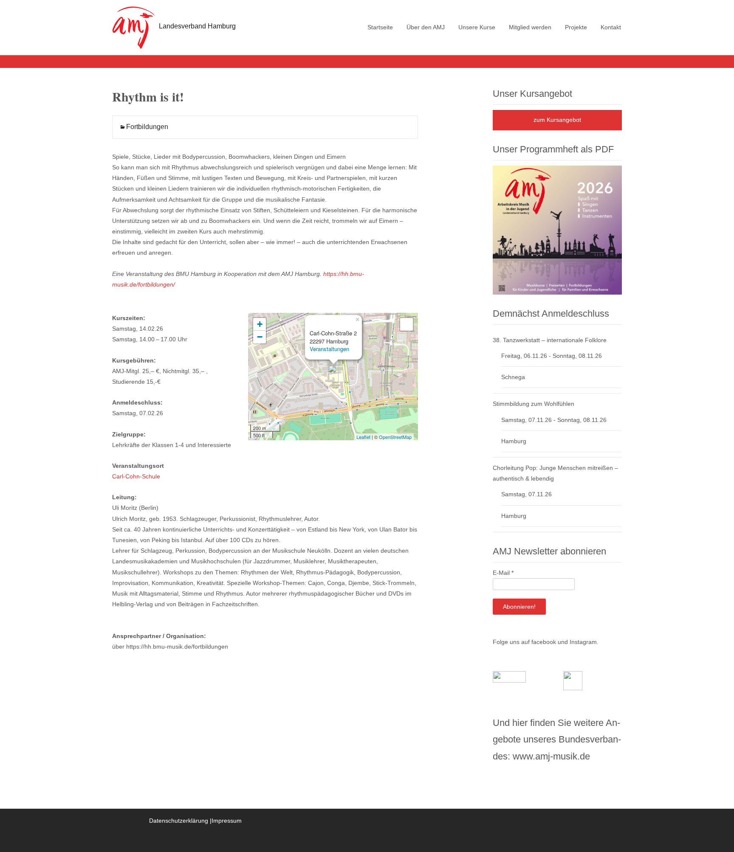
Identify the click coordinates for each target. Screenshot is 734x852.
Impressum (227, 820)
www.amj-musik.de (551, 756)
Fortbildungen (147, 126)
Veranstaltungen (329, 349)
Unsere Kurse (476, 27)
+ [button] (260, 324)
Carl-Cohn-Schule (136, 476)
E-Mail (503, 572)
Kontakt (611, 27)
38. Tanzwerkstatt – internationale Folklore (550, 340)
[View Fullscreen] (406, 324)
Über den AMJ (426, 27)
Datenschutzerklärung (178, 820)
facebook (543, 641)
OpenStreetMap (395, 436)
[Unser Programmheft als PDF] (557, 229)
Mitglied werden (530, 27)
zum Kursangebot (557, 119)
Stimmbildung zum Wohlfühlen (533, 403)
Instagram (583, 641)
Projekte (576, 27)
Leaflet (363, 436)
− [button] (260, 337)
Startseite (380, 27)
